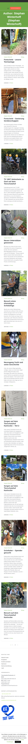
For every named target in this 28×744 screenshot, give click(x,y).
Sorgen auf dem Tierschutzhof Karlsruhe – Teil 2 (11, 423)
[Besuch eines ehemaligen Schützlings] (14, 283)
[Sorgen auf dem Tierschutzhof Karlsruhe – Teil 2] (14, 403)
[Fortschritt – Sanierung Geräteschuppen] (14, 101)
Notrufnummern (15, 8)
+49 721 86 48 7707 (6, 693)
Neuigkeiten (4, 659)
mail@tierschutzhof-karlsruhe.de (8, 700)
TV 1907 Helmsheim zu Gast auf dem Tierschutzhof (14, 181)
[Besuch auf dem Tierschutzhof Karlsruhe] (14, 595)
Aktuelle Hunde (4, 657)
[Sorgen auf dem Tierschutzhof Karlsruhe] (14, 468)
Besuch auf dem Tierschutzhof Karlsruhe (11, 615)
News (11, 82)
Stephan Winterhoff (8, 57)
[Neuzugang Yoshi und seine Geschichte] (14, 344)
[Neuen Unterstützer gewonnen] (14, 222)
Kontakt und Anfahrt (5, 661)
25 (15, 644)
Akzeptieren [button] (18, 741)
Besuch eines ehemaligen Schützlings (10, 303)
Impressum (3, 663)
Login (2, 668)
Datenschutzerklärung (6, 666)
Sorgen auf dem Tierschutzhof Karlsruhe (11, 488)
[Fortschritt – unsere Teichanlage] (14, 42)
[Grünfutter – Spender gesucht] (14, 532)
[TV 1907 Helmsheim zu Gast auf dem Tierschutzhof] (14, 161)
